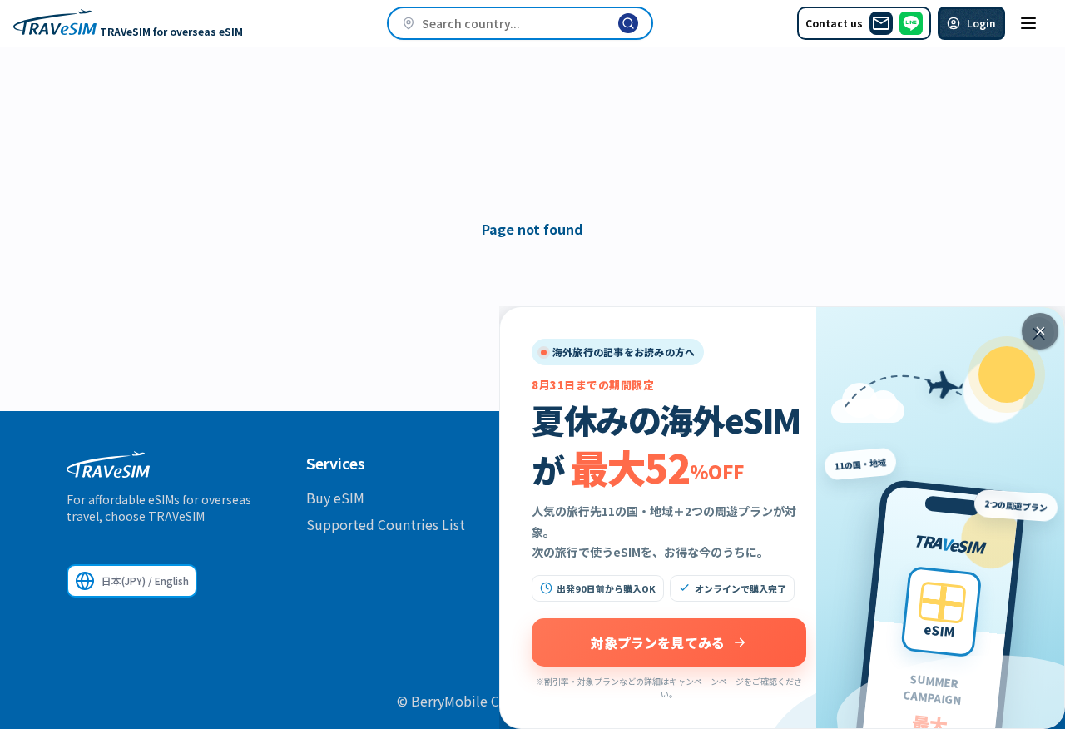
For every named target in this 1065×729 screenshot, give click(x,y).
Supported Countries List (385, 524)
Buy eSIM (335, 498)
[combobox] (520, 23)
